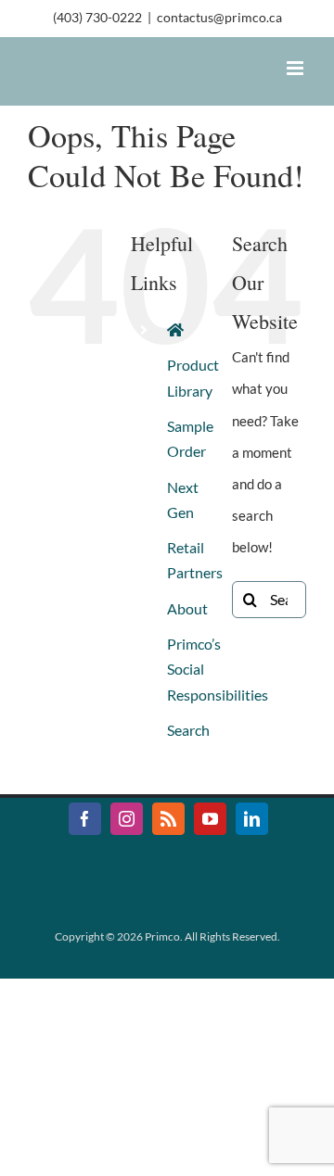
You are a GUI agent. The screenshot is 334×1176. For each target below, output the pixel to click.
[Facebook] (85, 819)
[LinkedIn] (252, 819)
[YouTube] (210, 819)
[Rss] (168, 819)
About (187, 608)
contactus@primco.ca (219, 17)
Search (188, 730)
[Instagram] (126, 819)
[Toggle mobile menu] (296, 68)
